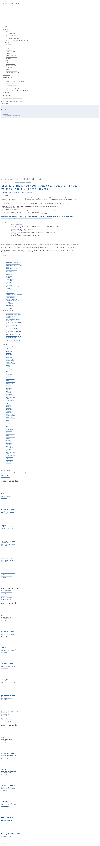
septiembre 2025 (10, 363)
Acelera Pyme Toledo (20, 182)
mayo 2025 (9, 369)
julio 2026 (8, 348)
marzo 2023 (9, 409)
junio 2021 (8, 441)
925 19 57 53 (4, 577)
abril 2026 (8, 353)
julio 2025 (8, 366)
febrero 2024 (9, 392)
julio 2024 (8, 385)
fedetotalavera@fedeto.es (8, 512)
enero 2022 (9, 431)
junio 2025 (8, 368)
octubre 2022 (9, 417)
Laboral (8, 291)
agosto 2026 (9, 347)
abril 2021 (8, 444)
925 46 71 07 (4, 561)
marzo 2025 (9, 373)
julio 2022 (8, 421)
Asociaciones (9, 274)
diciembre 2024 (10, 377)
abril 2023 (8, 408)
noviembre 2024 (10, 379)
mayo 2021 (9, 443)
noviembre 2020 (10, 452)
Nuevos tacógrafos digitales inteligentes (11, 115)
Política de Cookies (6, 599)
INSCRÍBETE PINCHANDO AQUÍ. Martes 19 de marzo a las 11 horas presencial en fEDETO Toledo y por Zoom (39, 187)
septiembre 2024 (10, 382)
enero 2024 (9, 394)
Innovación (9, 288)
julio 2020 (8, 458)
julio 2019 (8, 461)
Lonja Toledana (10, 293)
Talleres (8, 306)
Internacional (9, 290)
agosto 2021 (9, 438)
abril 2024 (8, 389)
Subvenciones (9, 305)
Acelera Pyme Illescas (12, 262)
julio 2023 (8, 403)
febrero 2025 (9, 374)
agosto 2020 (9, 457)
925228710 (5, 3)
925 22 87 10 (4, 498)
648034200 (4, 790)
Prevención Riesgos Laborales (14, 300)
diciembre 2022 (10, 414)
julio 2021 (8, 440)
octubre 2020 (9, 454)
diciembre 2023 (10, 395)
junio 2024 (8, 386)
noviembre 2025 (10, 360)
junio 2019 (8, 463)
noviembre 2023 (10, 397)
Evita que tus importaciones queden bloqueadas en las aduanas (13, 316)
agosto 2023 (9, 402)
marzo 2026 (9, 354)
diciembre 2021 (10, 432)
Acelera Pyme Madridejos (13, 264)
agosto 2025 (9, 365)
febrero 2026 (9, 356)
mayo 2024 (9, 388)
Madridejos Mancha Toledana (14, 294)
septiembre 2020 (10, 455)
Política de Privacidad (6, 597)
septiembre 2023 (10, 400)
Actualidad (28, 182)
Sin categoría (9, 303)
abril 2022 (8, 426)
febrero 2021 (9, 447)
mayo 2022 (9, 424)
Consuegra (9, 276)
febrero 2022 (9, 429)
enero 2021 (9, 449)
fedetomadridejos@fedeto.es (8, 560)
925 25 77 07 (4, 593)
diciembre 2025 (10, 359)
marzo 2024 (9, 391)
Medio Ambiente (10, 296)
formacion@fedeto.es (6, 592)
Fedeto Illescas (10, 279)
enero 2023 (9, 412)
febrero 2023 (9, 411)
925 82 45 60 (4, 514)
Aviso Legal (4, 596)
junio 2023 (8, 405)
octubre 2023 (9, 399)
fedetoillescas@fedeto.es (7, 528)
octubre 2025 (9, 362)
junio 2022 (8, 423)
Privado (8, 302)
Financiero (8, 282)
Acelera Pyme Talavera (12, 268)
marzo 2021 (9, 446)
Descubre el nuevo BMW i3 (13, 313)
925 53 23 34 (4, 529)
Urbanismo (9, 308)
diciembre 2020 (10, 451)
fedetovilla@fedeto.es (6, 576)
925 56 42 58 (4, 545)
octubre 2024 (9, 380)
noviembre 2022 (10, 415)
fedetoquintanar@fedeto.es (8, 544)
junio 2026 (8, 350)
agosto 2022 (9, 420)
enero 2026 (9, 357)
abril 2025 (8, 371)
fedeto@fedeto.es (14, 3)
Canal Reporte (25, 840)
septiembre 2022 (10, 418)
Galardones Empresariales (13, 287)
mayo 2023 (9, 406)
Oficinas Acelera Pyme (12, 299)
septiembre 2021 (10, 437)
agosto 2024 (9, 383)
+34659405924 (5, 806)
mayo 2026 (9, 351)
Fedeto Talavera (10, 280)
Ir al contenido (4, 1)
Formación (9, 285)
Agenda (8, 273)
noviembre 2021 (10, 434)
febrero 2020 (9, 460)
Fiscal (7, 284)
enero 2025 (9, 376)
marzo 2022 (9, 428)
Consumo (8, 277)
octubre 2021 (9, 435)
